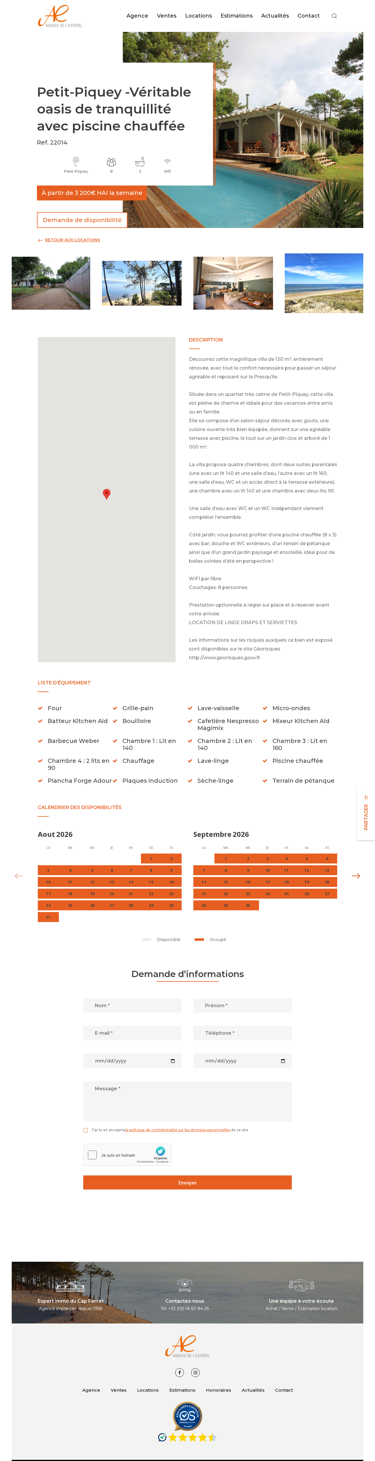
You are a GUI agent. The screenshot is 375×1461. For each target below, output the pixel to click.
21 (204, 893)
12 (306, 870)
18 (286, 882)
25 (286, 893)
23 (248, 893)
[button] (334, 16)
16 (248, 882)
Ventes (119, 1390)
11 (286, 870)
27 (327, 893)
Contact (284, 1390)
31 (48, 917)
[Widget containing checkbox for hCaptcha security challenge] (127, 1155)
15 (226, 882)
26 (306, 893)
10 (267, 870)
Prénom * (216, 1005)
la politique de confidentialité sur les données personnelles (177, 1130)
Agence (91, 1390)
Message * (107, 1088)
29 (226, 905)
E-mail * (104, 1033)
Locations (148, 1390)
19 (306, 882)
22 (226, 893)
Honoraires (218, 1390)
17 (267, 882)
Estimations (182, 1390)
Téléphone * (220, 1033)
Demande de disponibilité (82, 220)
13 (327, 870)
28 (204, 905)
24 (267, 893)
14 (204, 882)
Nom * (102, 1005)
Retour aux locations (72, 240)
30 (248, 905)
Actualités (253, 1390)
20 (327, 882)
